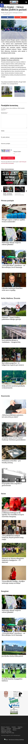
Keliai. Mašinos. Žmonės (10, 298)
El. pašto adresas (5, 137)
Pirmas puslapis (7, 201)
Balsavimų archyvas (5, 727)
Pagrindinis (20, 727)
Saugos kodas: (17, 151)
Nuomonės (5, 396)
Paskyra (3, 728)
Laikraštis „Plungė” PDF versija (7, 732)
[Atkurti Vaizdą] (11, 150)
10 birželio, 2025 (6, 14)
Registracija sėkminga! (6, 730)
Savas (3, 494)
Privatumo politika (16, 728)
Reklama (14, 730)
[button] (2, 5)
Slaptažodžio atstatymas (6, 731)
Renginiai (4, 591)
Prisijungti (9, 728)
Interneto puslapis (5, 143)
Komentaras (4, 113)
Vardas (2, 130)
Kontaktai (14, 727)
